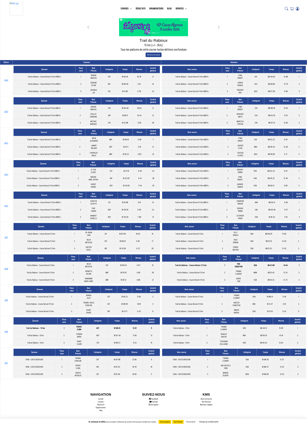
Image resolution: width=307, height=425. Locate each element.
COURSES (125, 8)
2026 (6, 80)
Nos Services (206, 402)
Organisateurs (101, 407)
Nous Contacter (206, 399)
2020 (6, 269)
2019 (6, 300)
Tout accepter (165, 422)
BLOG (169, 8)
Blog (100, 410)
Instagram (154, 404)
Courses (101, 402)
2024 (6, 143)
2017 (6, 363)
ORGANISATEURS (156, 8)
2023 (6, 174)
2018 (6, 331)
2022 (6, 206)
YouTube (155, 402)
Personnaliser (190, 422)
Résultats (100, 404)
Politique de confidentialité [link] (208, 422)
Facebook (154, 399)
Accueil (100, 399)
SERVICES (180, 8)
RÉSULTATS (140, 8)
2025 (6, 111)
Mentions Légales (206, 404)
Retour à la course (153, 54)
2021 (6, 237)
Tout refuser (178, 422)
